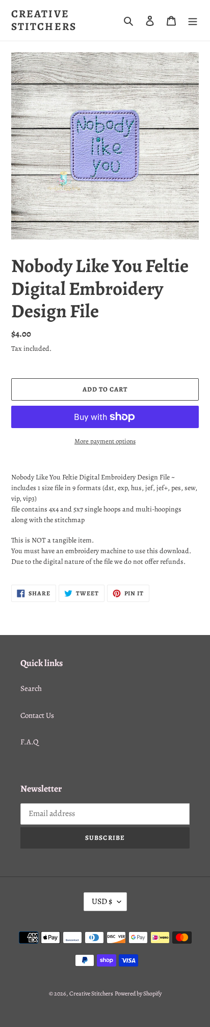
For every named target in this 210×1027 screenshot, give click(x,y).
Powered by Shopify (138, 993)
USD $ (102, 901)
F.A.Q (29, 742)
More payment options (105, 441)
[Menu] (192, 21)
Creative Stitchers (43, 20)
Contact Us (37, 715)
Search (31, 688)
